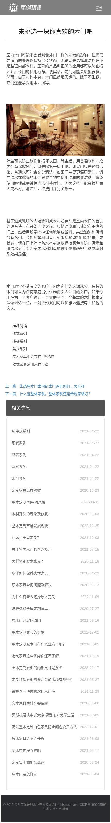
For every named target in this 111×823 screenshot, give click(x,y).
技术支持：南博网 (55, 809)
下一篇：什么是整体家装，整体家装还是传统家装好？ (48, 394)
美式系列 (19, 349)
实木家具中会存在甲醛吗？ (34, 357)
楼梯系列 (19, 341)
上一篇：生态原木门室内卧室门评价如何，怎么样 (45, 386)
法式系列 (19, 333)
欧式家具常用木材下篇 (30, 364)
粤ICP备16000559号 (93, 805)
